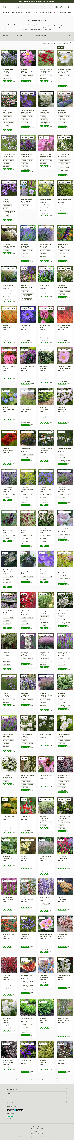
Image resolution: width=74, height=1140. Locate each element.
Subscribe (51, 580)
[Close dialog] (63, 554)
